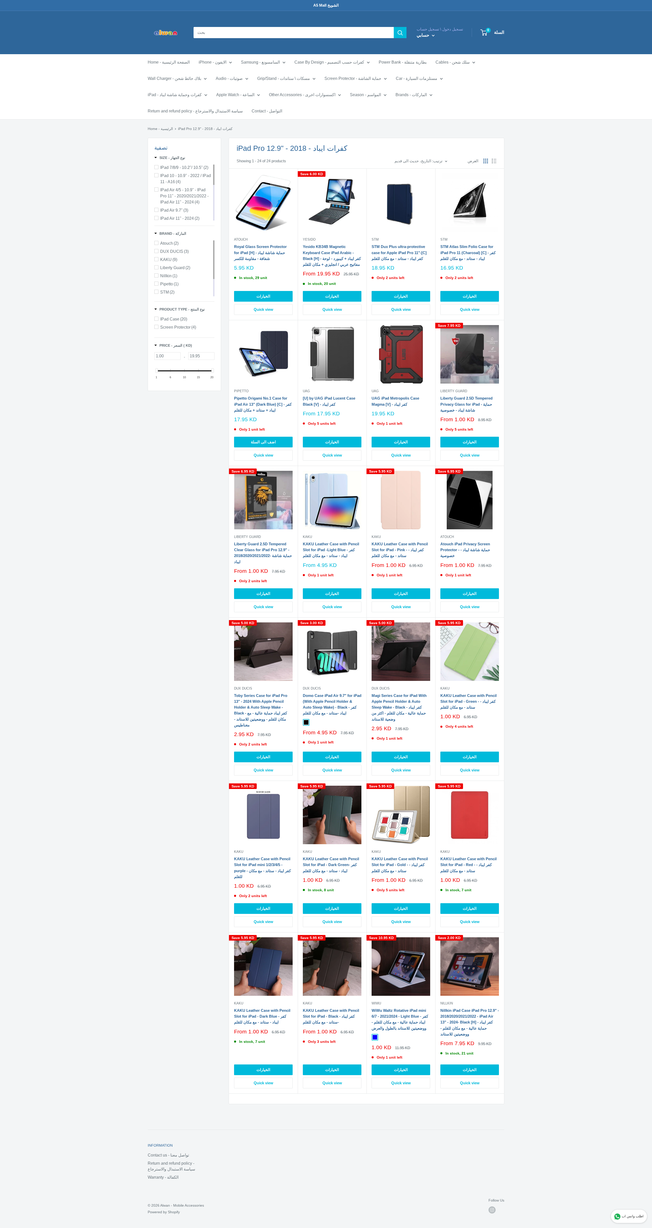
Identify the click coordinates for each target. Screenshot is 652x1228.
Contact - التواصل (267, 111)
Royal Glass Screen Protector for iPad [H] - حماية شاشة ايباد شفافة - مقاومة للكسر (260, 252)
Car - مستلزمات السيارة (416, 78)
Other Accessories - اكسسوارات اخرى (302, 95)
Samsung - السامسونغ (260, 62)
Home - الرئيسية (160, 129)
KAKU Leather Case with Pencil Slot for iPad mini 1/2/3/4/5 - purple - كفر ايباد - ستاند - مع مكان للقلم (262, 868)
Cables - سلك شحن (453, 62)
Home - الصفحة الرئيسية (169, 62)
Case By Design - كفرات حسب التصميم (329, 62)
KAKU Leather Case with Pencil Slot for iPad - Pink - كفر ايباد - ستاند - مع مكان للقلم (400, 550)
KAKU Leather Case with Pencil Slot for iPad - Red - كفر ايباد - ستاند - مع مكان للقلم (468, 865)
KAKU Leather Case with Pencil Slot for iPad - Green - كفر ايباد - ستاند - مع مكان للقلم (468, 701)
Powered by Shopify (164, 1212)
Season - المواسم (365, 95)
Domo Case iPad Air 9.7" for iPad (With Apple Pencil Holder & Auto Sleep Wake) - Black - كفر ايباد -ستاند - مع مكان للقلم (332, 704)
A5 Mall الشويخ (326, 5)
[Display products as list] (494, 161)
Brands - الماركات (411, 95)
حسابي (424, 35)
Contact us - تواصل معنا (168, 1155)
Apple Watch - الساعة (235, 95)
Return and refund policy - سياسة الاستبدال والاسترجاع (195, 111)
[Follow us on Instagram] (492, 1210)
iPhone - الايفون (212, 62)
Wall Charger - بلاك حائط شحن (174, 78)
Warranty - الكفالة (163, 1177)
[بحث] (400, 32)
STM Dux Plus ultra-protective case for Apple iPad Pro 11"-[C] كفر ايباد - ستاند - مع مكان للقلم (399, 252)
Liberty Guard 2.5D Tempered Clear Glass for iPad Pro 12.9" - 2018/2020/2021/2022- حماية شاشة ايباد (263, 553)
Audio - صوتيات (229, 78)
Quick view (263, 309)
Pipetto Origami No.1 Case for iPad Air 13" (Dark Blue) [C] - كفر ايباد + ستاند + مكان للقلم (263, 404)
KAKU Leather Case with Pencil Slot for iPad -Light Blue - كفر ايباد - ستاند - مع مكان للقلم (331, 550)
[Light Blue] (375, 1037)
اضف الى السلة (263, 442)
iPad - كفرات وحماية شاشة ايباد (175, 95)
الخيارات (263, 296)
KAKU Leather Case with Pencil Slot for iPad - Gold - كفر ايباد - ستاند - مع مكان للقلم (400, 865)
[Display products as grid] (485, 161)
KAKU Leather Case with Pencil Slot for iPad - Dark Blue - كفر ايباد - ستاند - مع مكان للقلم (262, 1016)
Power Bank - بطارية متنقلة (403, 62)
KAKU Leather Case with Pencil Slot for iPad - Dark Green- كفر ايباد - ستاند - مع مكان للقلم (331, 865)
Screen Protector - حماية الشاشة (352, 78)
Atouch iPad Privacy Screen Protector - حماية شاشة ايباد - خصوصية (465, 550)
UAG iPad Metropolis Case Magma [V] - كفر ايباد (395, 401)
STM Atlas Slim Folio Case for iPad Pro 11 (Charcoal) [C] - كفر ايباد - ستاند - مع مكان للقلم (468, 252)
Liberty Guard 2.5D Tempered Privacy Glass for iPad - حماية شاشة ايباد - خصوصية (466, 404)
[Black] (306, 722)
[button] (169, 157)
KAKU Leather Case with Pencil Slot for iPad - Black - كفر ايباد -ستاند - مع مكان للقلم (331, 1016)
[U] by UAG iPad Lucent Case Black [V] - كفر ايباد (329, 401)
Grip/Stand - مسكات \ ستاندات (283, 78)
